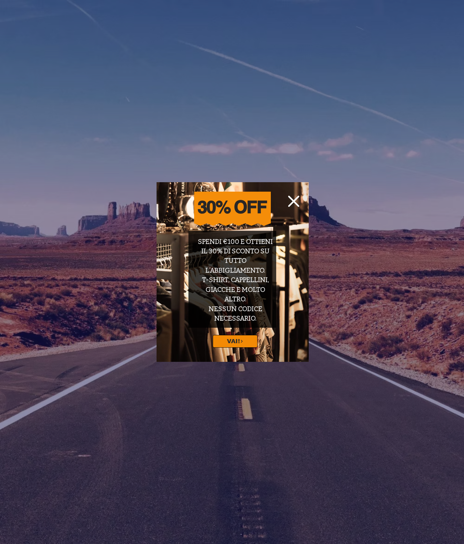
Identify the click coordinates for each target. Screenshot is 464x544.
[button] (293, 201)
